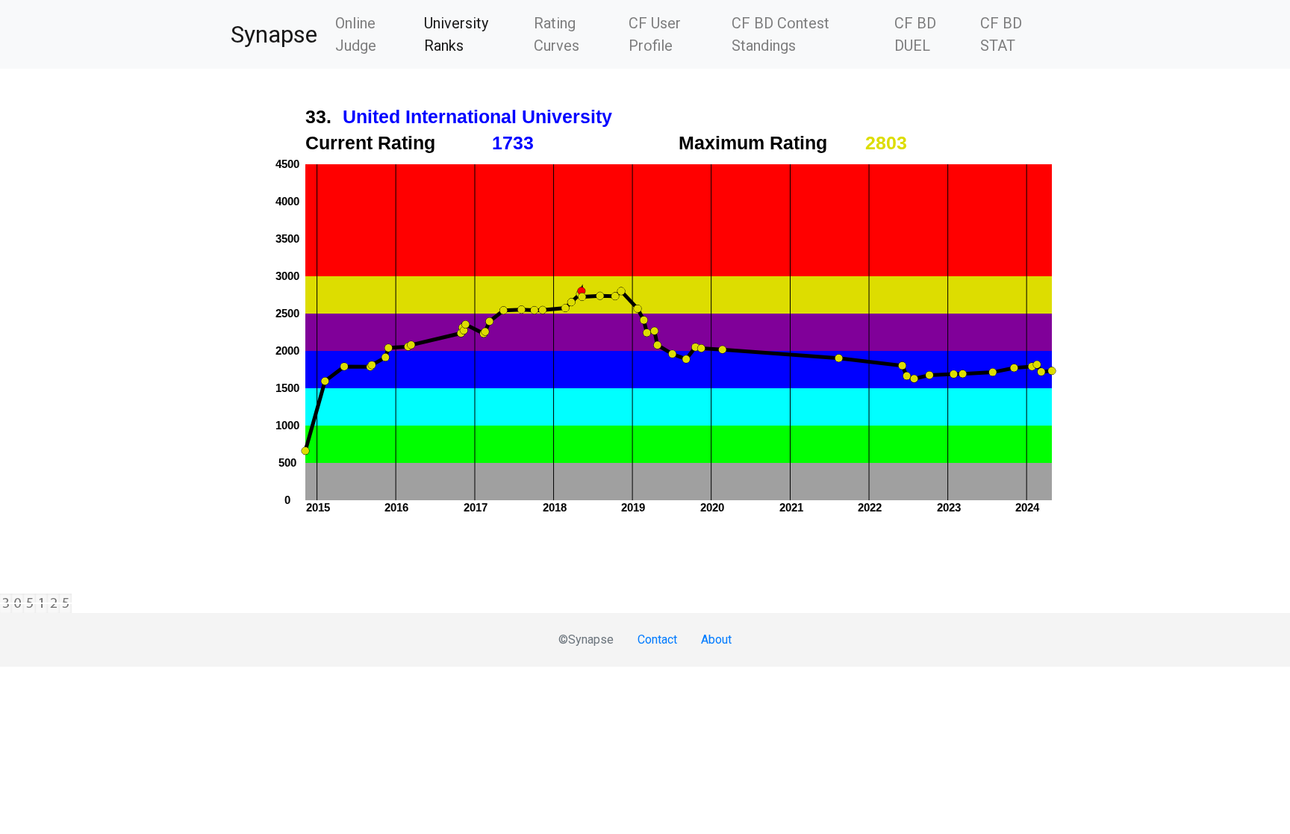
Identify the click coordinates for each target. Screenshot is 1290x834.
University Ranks (472, 34)
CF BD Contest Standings (780, 34)
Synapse (274, 34)
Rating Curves (556, 34)
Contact (657, 639)
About (716, 639)
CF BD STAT (1001, 34)
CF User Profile (655, 34)
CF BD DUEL (915, 34)
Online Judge (355, 34)
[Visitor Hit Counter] (645, 603)
